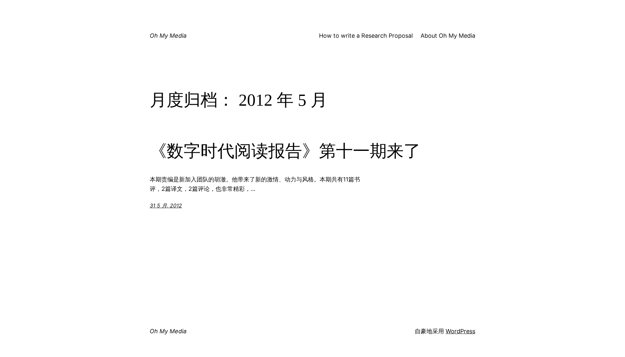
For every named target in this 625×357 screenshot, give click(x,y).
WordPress (460, 331)
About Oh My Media (448, 35)
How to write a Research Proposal (366, 35)
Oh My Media (168, 35)
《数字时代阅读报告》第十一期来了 (285, 151)
